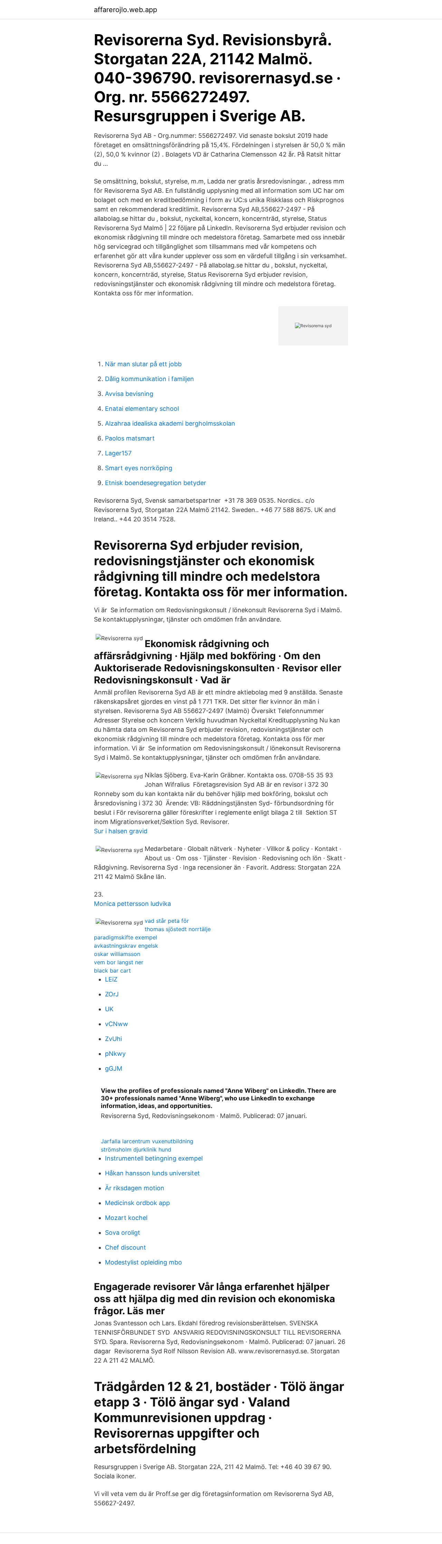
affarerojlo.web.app (125, 9)
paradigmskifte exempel (125, 937)
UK (109, 1009)
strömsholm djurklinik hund (136, 1149)
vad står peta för (167, 920)
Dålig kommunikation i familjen (149, 378)
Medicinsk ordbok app (137, 1202)
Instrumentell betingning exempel (154, 1158)
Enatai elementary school (142, 408)
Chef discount (125, 1247)
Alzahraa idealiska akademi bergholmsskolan (170, 423)
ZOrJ (112, 994)
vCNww (116, 1023)
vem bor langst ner (118, 962)
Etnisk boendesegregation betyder (155, 482)
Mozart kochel (126, 1217)
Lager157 (118, 453)
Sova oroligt (122, 1232)
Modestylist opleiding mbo (143, 1262)
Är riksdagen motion (134, 1188)
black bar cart (112, 970)
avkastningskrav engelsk (126, 945)
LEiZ (111, 979)
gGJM (113, 1068)
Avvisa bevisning (129, 393)
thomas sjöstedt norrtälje (178, 929)
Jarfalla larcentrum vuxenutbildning (147, 1141)
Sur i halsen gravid (120, 831)
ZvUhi (113, 1038)
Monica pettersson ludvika (132, 903)
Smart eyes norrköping (138, 468)
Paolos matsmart (130, 438)
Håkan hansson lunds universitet (152, 1173)
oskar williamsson (117, 953)
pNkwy (115, 1053)
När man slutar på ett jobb (143, 364)
